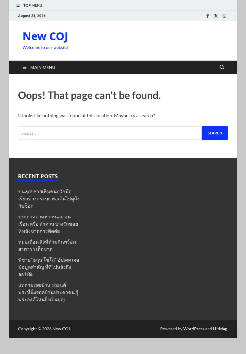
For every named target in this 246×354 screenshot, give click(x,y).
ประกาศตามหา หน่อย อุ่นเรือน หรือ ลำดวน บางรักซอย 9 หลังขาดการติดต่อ (48, 224)
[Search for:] (123, 133)
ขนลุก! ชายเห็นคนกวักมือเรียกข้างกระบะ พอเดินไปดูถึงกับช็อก (49, 198)
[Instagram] (224, 15)
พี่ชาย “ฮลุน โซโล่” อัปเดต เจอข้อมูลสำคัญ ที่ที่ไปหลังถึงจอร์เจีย (48, 267)
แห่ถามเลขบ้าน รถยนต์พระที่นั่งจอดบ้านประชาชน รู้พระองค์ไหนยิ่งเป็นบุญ (48, 292)
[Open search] (222, 67)
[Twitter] (216, 15)
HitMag (220, 328)
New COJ (45, 36)
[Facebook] (207, 15)
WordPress (193, 328)
